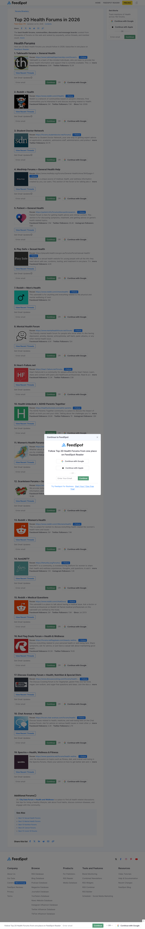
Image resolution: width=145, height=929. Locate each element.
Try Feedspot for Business (62, 486)
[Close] (97, 437)
